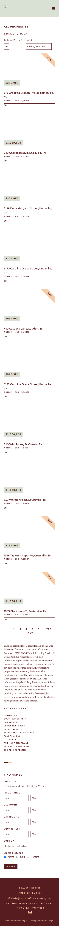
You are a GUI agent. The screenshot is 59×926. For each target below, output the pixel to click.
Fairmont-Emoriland (16, 743)
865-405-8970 (33, 893)
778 (48, 629)
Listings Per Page (13, 40)
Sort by (30, 40)
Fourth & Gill (12, 736)
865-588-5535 (33, 887)
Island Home (11, 722)
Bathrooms (11, 817)
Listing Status (13, 853)
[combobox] (29, 786)
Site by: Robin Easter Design (42, 921)
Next (29, 633)
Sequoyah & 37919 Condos (19, 733)
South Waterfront (15, 719)
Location (10, 782)
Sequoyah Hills (13, 729)
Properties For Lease (17, 746)
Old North (10, 739)
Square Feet (12, 829)
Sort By (9, 841)
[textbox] (30, 786)
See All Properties (15, 750)
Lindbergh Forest (14, 726)
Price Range (12, 793)
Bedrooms (11, 805)
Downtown (10, 715)
